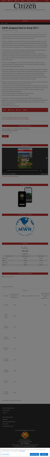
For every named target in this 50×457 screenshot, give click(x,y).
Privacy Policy (22, 450)
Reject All (44, 454)
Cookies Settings (5, 454)
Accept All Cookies (34, 454)
